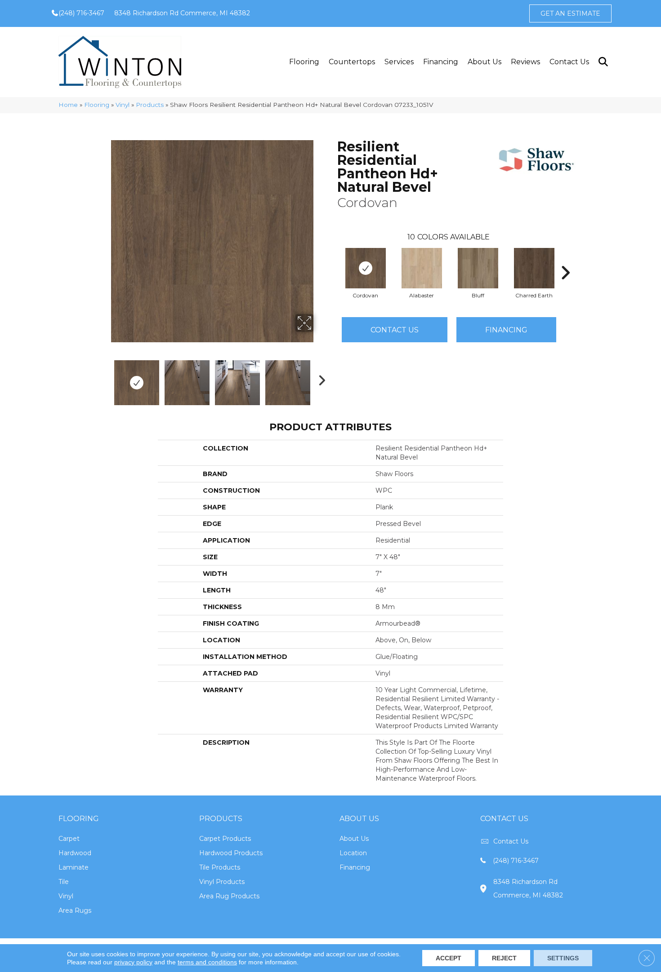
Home (68, 104)
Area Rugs (74, 910)
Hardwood (74, 853)
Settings (563, 958)
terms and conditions (207, 962)
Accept (448, 958)
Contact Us (569, 61)
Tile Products (219, 867)
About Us (484, 61)
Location (353, 853)
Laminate (73, 867)
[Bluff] (478, 268)
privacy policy (133, 962)
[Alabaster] (421, 268)
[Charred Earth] (534, 268)
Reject (504, 958)
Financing (440, 61)
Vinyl (123, 104)
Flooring (304, 61)
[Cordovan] (365, 268)
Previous (104, 378)
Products (150, 104)
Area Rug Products (229, 896)
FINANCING (506, 330)
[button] (603, 62)
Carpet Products (225, 839)
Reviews (525, 61)
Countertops (352, 61)
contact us (510, 841)
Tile (63, 882)
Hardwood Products (231, 853)
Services (399, 61)
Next (319, 378)
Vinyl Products (222, 882)
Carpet (69, 839)
